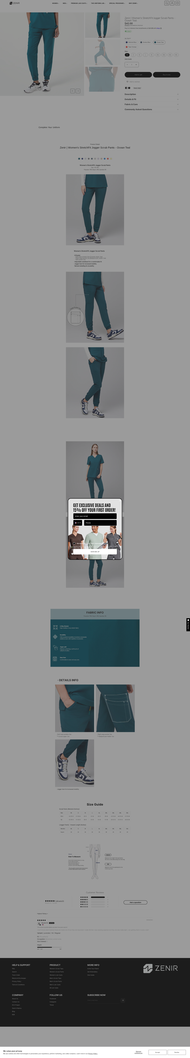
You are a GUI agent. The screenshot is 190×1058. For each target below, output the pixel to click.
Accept (157, 1052)
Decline (176, 1052)
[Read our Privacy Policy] (115, 546)
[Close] (119, 500)
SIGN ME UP (95, 552)
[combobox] (77, 523)
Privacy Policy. (93, 1053)
